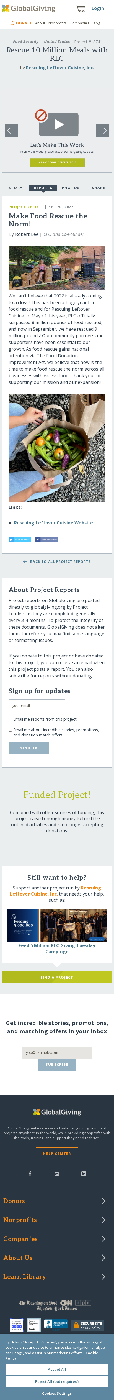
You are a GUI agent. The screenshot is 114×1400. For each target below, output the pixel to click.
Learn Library (24, 1277)
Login (98, 8)
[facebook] (30, 1173)
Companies (79, 23)
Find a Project (57, 977)
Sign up (28, 748)
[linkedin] (83, 1173)
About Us (17, 1258)
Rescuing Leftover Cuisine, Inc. (60, 68)
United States (57, 41)
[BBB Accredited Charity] (57, 1325)
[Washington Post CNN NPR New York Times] (56, 1307)
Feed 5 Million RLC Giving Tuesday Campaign (57, 948)
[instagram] (57, 1173)
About (40, 23)
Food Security (26, 41)
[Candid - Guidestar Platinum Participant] (35, 1325)
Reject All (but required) (57, 1381)
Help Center (57, 1153)
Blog (96, 23)
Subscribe (57, 1064)
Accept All (57, 1369)
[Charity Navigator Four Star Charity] (18, 1325)
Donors (14, 1201)
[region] (57, 1367)
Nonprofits (57, 23)
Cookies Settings (57, 1393)
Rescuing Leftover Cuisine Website (53, 523)
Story (15, 187)
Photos (71, 187)
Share (98, 187)
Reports (43, 187)
